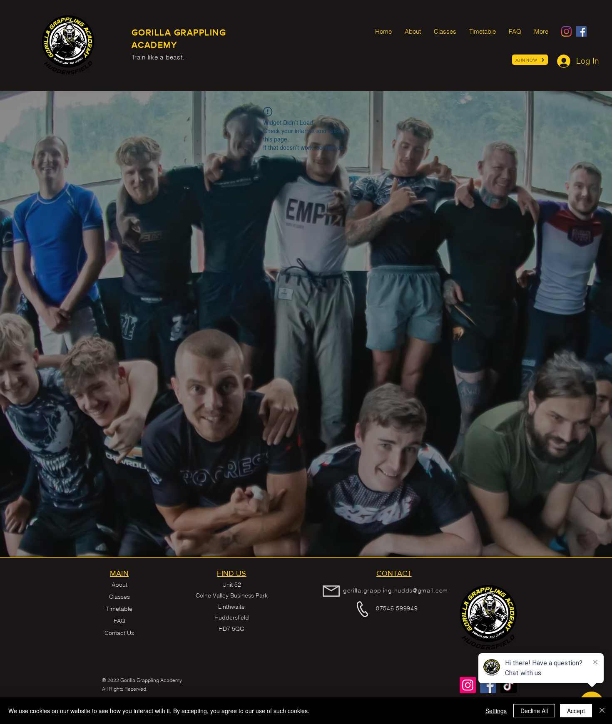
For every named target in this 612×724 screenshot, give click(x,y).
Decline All (534, 711)
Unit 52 (231, 584)
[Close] (602, 710)
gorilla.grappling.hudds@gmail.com (395, 590)
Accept (576, 711)
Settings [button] (496, 711)
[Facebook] (581, 31)
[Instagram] (566, 31)
